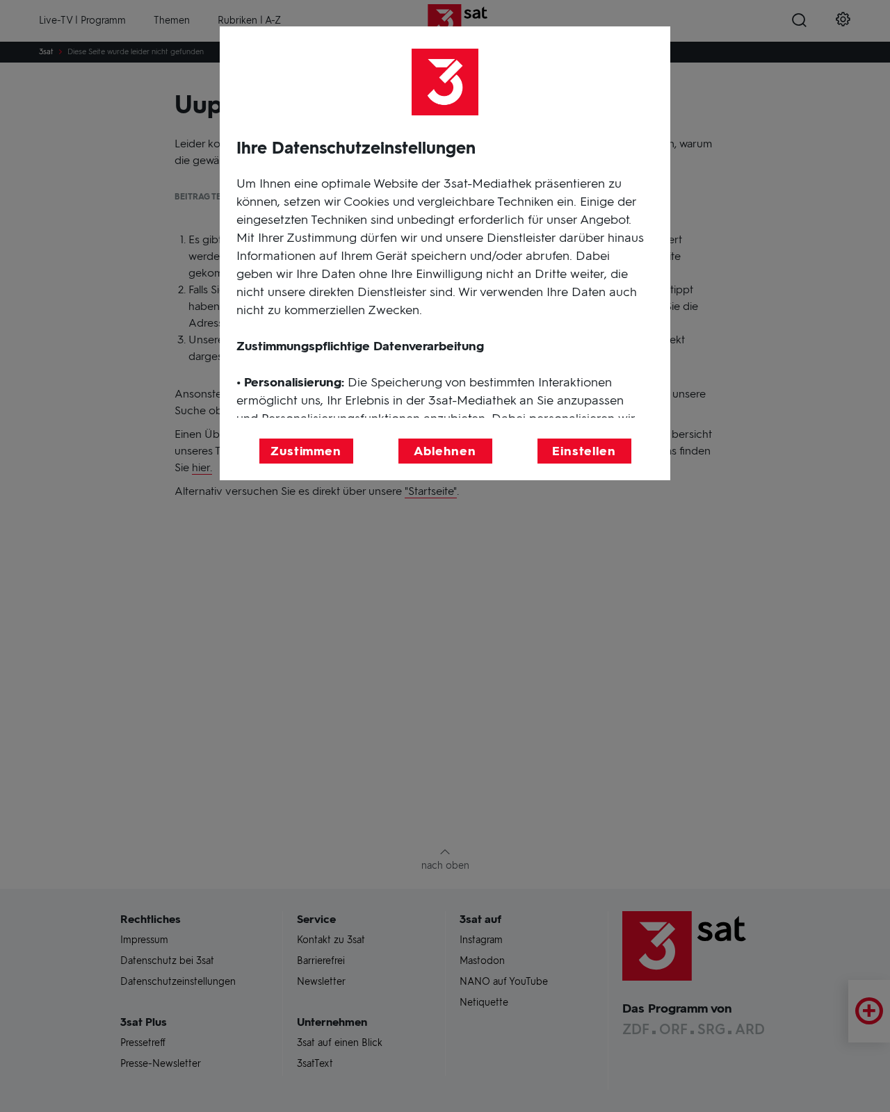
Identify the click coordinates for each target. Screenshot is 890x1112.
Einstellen (584, 451)
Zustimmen (305, 451)
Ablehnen (445, 451)
